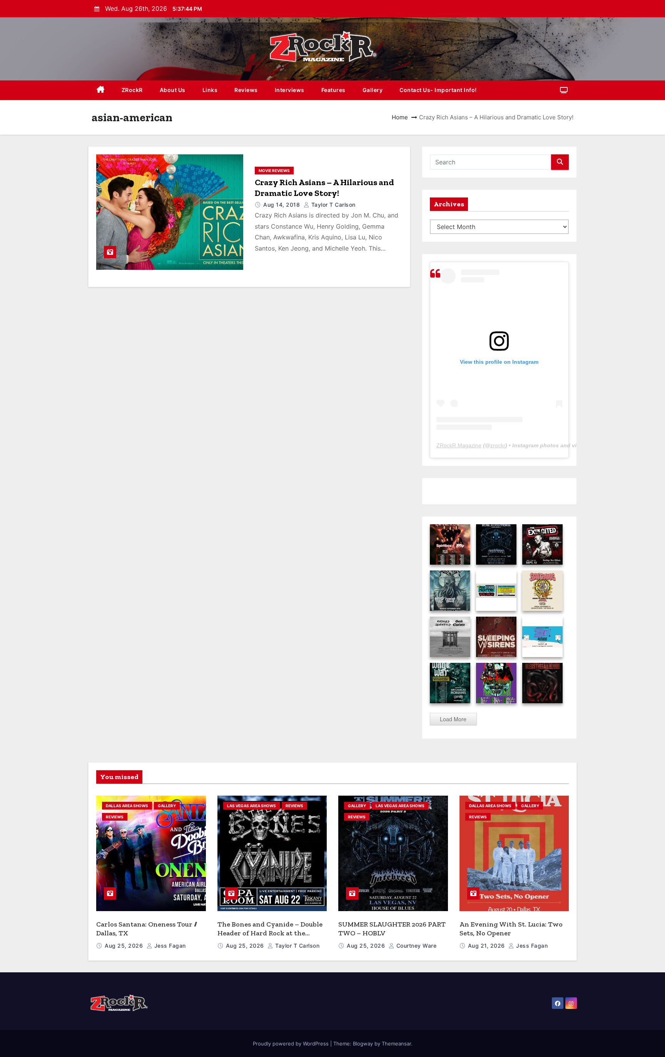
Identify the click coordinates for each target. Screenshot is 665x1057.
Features (333, 90)
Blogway (363, 1043)
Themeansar (396, 1043)
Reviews (246, 90)
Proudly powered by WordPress (291, 1043)
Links (210, 90)
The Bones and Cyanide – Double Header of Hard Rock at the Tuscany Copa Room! (269, 933)
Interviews (289, 90)
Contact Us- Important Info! (438, 90)
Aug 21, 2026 (487, 945)
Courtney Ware (415, 945)
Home (400, 117)
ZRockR (132, 90)
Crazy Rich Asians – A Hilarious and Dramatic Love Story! (324, 187)
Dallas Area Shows (127, 805)
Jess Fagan (169, 945)
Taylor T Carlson (332, 204)
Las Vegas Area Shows (251, 805)
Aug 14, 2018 (282, 204)
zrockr (497, 445)
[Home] (100, 90)
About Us (172, 90)
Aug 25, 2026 (125, 945)
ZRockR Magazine (458, 445)
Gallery (373, 90)
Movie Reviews (274, 170)
